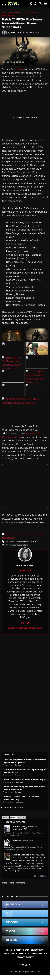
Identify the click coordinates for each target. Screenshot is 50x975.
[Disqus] (25, 669)
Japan (34, 541)
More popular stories (13, 807)
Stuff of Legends (20, 855)
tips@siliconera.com (30, 971)
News (4, 13)
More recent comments (13, 883)
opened (20, 69)
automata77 (18, 826)
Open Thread (21, 950)
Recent (13, 817)
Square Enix (23, 545)
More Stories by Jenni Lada (25, 628)
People (6, 817)
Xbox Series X (8, 15)
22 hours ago (14, 835)
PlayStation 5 (31, 13)
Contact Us (23, 953)
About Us (8, 953)
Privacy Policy (25, 957)
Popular (21, 817)
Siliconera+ (38, 950)
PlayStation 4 (17, 13)
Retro (15, 840)
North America (9, 545)
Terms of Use (39, 953)
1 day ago (20, 849)
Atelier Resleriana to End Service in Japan (24, 779)
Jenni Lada (16, 32)
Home (8, 950)
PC (9, 13)
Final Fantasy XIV (23, 541)
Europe (10, 541)
